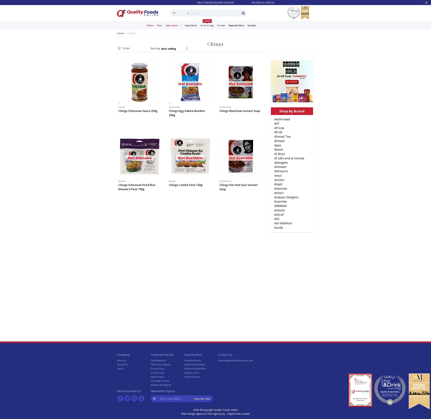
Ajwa (277, 145)
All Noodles (174, 107)
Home (120, 33)
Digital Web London (238, 413)
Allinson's (281, 171)
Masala (121, 181)
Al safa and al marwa (289, 158)
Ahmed (279, 141)
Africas (279, 128)
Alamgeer (281, 163)
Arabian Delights (286, 197)
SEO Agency (215, 413)
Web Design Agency (192, 413)
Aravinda (280, 201)
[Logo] (138, 19)
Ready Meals (225, 107)
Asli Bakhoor (283, 223)
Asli (276, 219)
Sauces (121, 107)
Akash (278, 149)
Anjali (278, 184)
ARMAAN (280, 206)
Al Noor (279, 154)
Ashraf (279, 215)
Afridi (278, 132)
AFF (276, 123)
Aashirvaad (282, 119)
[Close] (426, 3)
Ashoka (279, 210)
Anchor (279, 180)
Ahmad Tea (282, 136)
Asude (278, 227)
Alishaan (280, 167)
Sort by (155, 48)
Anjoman (280, 188)
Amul (278, 175)
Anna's (279, 193)
